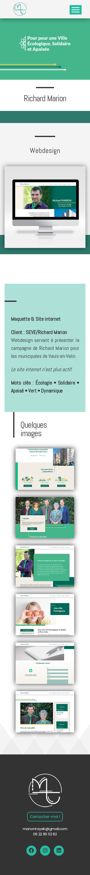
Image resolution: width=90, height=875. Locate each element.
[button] (45, 816)
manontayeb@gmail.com (45, 828)
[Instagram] (45, 851)
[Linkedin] (59, 851)
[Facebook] (31, 851)
